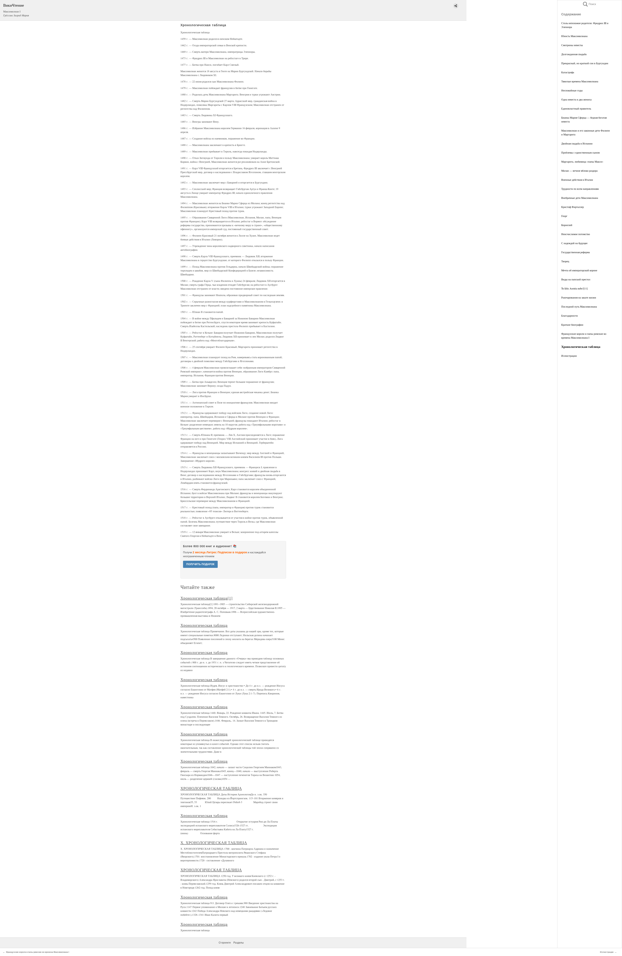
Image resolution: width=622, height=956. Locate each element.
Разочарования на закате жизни (578, 297)
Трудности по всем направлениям (580, 188)
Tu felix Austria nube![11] (574, 288)
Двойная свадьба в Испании (577, 143)
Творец (565, 261)
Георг (564, 216)
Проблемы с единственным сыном (580, 152)
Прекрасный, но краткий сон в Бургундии (584, 63)
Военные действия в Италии (577, 179)
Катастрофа (567, 72)
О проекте (225, 942)
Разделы (238, 942)
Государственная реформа (575, 252)
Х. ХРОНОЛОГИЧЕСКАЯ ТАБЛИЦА (213, 842)
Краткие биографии (572, 324)
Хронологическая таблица (204, 625)
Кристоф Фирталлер (572, 207)
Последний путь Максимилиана (579, 306)
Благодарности (569, 315)
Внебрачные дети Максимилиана (579, 197)
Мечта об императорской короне (579, 270)
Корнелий (566, 225)
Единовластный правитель (576, 108)
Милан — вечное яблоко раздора (579, 170)
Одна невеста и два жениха (576, 99)
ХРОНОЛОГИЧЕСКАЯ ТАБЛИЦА (211, 788)
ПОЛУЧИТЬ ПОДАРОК (200, 564)
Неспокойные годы (572, 90)
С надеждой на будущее (574, 243)
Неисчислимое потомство (575, 234)
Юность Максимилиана (574, 36)
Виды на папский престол (575, 279)
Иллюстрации (569, 355)
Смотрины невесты (572, 45)
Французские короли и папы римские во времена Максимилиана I (37, 952)
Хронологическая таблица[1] (206, 598)
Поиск (589, 4)
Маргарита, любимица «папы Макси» (582, 161)
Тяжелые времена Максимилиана (579, 81)
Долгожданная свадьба (574, 54)
